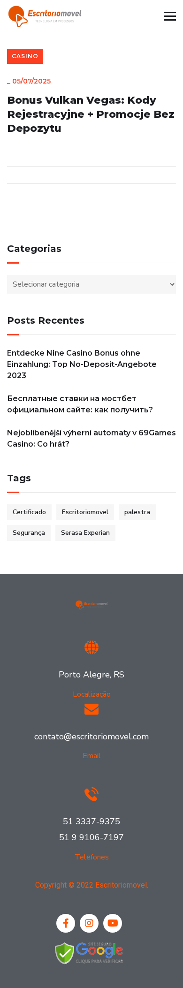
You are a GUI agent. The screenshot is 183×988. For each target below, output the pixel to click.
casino (25, 56)
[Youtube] (112, 923)
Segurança (29, 532)
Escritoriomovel (85, 512)
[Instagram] (89, 923)
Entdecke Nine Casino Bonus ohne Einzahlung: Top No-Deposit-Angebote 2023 (82, 364)
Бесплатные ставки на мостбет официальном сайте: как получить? (80, 404)
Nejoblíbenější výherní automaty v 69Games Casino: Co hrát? (91, 438)
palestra (137, 512)
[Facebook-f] (65, 923)
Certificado (29, 512)
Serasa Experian (85, 532)
